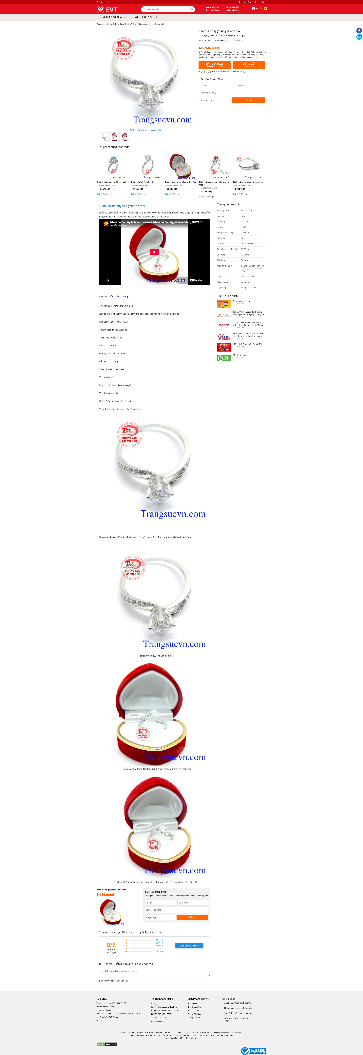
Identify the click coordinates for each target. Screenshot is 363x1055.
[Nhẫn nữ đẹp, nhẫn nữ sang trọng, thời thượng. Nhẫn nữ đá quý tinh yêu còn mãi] (124, 137)
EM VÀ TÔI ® (217, 35)
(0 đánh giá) (239, 35)
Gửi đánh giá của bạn (189, 946)
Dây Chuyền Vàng (195, 1007)
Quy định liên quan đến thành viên (164, 1007)
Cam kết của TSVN (158, 1018)
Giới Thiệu (192, 1003)
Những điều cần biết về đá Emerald (165, 1010)
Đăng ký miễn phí (246, 2)
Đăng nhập (259, 2)
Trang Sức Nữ (194, 1018)
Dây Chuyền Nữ (194, 1010)
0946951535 (228, 72)
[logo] (113, 9)
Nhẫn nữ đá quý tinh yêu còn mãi (122, 206)
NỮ (157, 17)
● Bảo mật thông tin (244, 1008)
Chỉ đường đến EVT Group (107, 1017)
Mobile (99, 1021)
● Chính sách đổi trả (242, 1003)
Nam (107, 2)
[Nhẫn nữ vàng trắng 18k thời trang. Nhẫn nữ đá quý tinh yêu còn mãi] (115, 137)
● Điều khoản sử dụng (242, 1013)
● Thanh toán (228, 1008)
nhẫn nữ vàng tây (133, 409)
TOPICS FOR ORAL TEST (161, 1014)
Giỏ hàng (260, 8)
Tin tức (99, 2)
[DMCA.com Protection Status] (107, 1046)
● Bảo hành (227, 1013)
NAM (137, 17)
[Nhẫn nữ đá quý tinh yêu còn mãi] (105, 137)
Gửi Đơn (249, 100)
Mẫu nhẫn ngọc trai (158, 1021)
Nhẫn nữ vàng (117, 409)
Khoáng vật (155, 1003)
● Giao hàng (227, 1003)
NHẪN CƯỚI (147, 17)
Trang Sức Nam (194, 1014)
